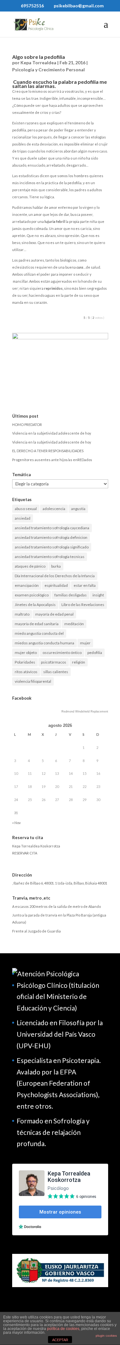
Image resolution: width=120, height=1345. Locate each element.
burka (56, 566)
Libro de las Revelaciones (82, 604)
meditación (74, 623)
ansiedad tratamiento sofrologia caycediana (52, 527)
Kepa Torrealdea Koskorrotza (36, 846)
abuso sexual (26, 508)
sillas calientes (55, 671)
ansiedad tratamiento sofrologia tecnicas (49, 556)
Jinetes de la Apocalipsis (35, 604)
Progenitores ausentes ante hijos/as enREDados (52, 460)
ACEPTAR (60, 1340)
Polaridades (25, 662)
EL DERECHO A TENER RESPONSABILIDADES (48, 451)
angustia (78, 508)
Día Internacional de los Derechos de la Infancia (55, 575)
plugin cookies (106, 1335)
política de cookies (63, 1328)
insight (98, 595)
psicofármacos (53, 662)
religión (78, 662)
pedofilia (94, 652)
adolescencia (54, 508)
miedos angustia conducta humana (44, 643)
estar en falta (85, 585)
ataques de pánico (30, 566)
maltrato (22, 614)
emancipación (27, 585)
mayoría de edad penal (54, 614)
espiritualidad (56, 585)
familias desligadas (70, 595)
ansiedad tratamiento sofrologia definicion (51, 537)
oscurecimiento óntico (62, 652)
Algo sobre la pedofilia (38, 57)
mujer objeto (26, 652)
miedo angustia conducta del (39, 633)
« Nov (16, 823)
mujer (85, 643)
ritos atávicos (26, 671)
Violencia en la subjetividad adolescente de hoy (51, 433)
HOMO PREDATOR (27, 424)
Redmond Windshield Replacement (84, 711)
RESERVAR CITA (24, 853)
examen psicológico (32, 595)
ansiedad (22, 518)
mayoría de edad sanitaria (37, 623)
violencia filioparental (33, 681)
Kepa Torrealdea (38, 62)
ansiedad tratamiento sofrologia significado (52, 547)
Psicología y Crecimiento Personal (48, 69)
